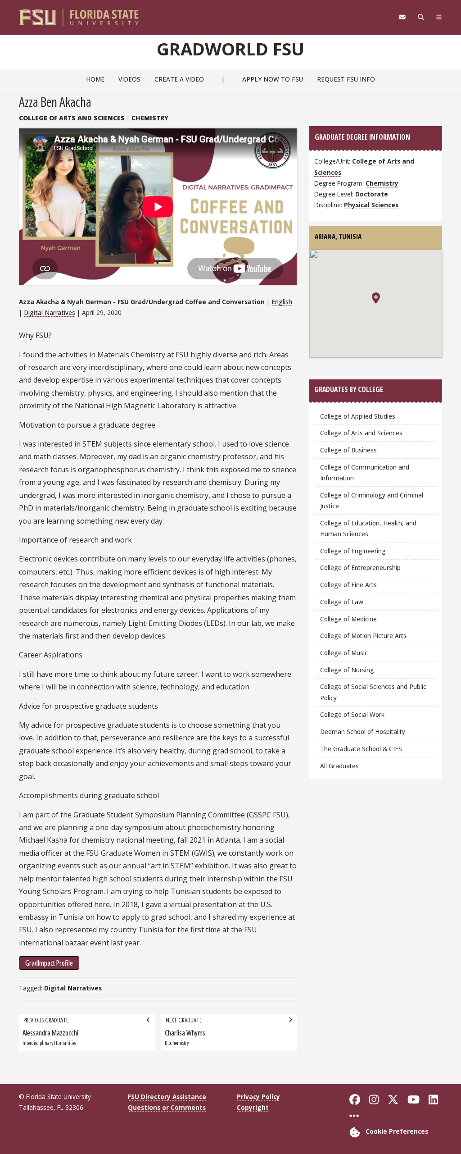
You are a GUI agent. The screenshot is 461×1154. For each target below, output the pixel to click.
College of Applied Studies (357, 416)
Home (95, 79)
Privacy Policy (258, 1096)
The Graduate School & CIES (361, 748)
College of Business (348, 450)
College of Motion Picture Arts (363, 635)
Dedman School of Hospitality (362, 731)
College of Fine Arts (348, 584)
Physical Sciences (371, 205)
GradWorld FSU (230, 48)
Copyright (253, 1107)
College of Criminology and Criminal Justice (371, 500)
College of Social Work (352, 714)
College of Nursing (347, 670)
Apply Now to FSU (272, 79)
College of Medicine (348, 619)
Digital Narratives (49, 312)
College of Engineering (353, 551)
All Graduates (339, 766)
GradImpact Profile (49, 963)
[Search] (420, 17)
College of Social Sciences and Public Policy (373, 692)
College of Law (341, 602)
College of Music (344, 652)
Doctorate (371, 194)
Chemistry (149, 118)
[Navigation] (438, 17)
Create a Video (179, 79)
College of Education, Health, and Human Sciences (368, 528)
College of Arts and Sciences (72, 118)
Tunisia (350, 237)
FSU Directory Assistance (167, 1096)
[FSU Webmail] (402, 17)
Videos (129, 79)
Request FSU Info (346, 79)
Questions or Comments (167, 1107)
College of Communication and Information (364, 472)
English (281, 301)
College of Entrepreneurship (360, 567)
